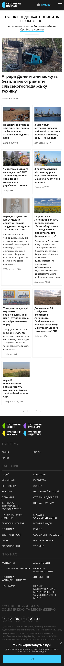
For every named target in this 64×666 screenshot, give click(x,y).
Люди (37, 452)
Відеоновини (11, 546)
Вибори (7, 491)
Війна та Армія (43, 540)
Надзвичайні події (46, 491)
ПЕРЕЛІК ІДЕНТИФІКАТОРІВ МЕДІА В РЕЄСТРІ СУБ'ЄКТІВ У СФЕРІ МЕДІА (44, 592)
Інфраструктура (43, 502)
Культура (39, 480)
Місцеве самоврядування (45, 516)
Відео (5, 458)
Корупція (39, 474)
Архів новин (41, 562)
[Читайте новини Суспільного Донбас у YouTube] (17, 619)
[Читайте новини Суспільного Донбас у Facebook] (4, 619)
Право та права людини (12, 516)
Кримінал (8, 480)
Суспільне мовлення (16, 568)
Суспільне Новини (32, 29)
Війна (5, 452)
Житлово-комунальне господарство (11, 505)
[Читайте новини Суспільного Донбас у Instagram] (10, 619)
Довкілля (8, 497)
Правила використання (43, 570)
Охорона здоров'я (45, 497)
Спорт (6, 540)
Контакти (8, 562)
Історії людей (42, 523)
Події (5, 474)
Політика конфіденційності (14, 578)
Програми (8, 585)
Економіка (9, 486)
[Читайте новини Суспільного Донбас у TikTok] (37, 619)
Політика (8, 529)
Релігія (37, 529)
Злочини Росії (11, 534)
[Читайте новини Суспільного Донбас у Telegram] (30, 619)
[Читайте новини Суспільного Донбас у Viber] (24, 619)
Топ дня (38, 546)
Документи (41, 577)
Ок (32, 658)
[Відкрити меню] (61, 5)
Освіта (37, 486)
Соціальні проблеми (47, 534)
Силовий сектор (13, 523)
